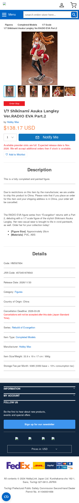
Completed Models (27, 24)
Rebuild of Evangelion (23, 327)
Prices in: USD (39, 449)
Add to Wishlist (17, 154)
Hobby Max (13, 122)
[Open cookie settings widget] (6, 496)
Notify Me (50, 137)
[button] (69, 38)
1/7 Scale (46, 24)
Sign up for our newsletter (39, 424)
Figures (9, 24)
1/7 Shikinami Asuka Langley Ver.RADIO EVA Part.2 (30, 28)
